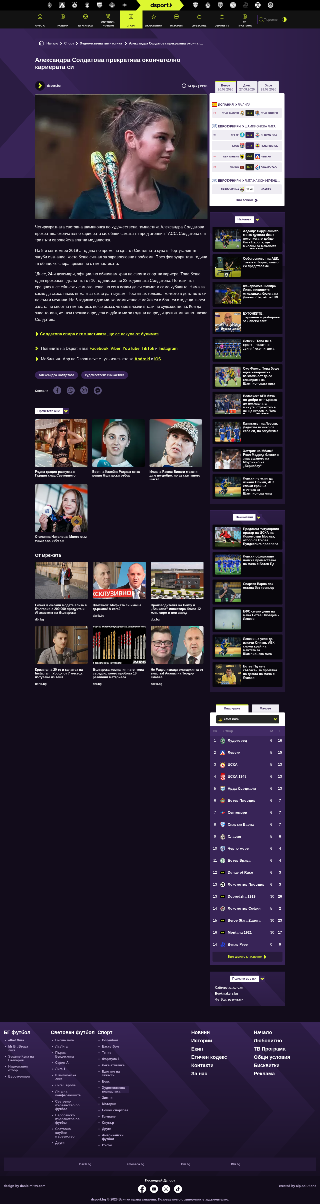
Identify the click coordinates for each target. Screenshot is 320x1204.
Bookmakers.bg (226, 993)
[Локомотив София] (270, 5)
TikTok (148, 348)
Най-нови (244, 219)
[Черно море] (220, 5)
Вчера (225, 87)
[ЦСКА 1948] (87, 5)
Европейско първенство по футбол (67, 1119)
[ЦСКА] (74, 5)
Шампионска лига (247, 126)
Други (59, 1143)
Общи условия (272, 1057)
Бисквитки (267, 1065)
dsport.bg (53, 85)
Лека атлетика (113, 1065)
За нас (199, 1073)
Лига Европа (65, 1085)
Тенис (106, 1053)
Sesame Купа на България (21, 1058)
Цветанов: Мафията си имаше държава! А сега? (117, 607)
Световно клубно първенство (64, 1132)
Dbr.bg (235, 1164)
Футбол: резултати (229, 999)
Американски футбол (113, 1137)
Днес (247, 87)
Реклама (264, 1073)
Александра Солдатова (56, 375)
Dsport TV (222, 25)
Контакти (202, 1065)
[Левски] (62, 5)
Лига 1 (60, 1069)
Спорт (131, 25)
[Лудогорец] (50, 5)
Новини (63, 25)
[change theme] (284, 19)
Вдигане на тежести (111, 1073)
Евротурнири (19, 1076)
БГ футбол (85, 25)
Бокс (106, 1081)
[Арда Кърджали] (100, 5)
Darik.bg (85, 1164)
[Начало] (41, 43)
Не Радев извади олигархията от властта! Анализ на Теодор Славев (177, 673)
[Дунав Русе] (245, 5)
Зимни (107, 1098)
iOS (157, 359)
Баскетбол (110, 1046)
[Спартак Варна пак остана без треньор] (247, 592)
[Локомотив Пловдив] (258, 5)
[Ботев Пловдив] (112, 5)
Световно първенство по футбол (67, 1105)
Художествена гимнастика (101, 43)
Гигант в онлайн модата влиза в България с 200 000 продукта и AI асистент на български (61, 608)
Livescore (199, 25)
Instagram (168, 348)
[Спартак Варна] (195, 5)
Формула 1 (111, 1059)
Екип (197, 1049)
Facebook (99, 348)
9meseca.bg (135, 1164)
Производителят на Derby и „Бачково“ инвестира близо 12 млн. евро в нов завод (176, 608)
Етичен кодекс (209, 1057)
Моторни (109, 1104)
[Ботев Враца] (233, 5)
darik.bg (98, 615)
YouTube (131, 348)
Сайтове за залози (228, 987)
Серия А (61, 1063)
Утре (268, 87)
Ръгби (107, 1145)
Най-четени (244, 517)
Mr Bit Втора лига (18, 1048)
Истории (176, 25)
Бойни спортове (115, 1110)
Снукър (108, 1123)
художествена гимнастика (104, 375)
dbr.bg (39, 619)
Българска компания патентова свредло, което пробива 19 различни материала (118, 673)
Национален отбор (18, 1068)
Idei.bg (185, 1164)
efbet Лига (16, 1040)
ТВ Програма (245, 24)
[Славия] (208, 5)
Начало (40, 25)
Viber (115, 348)
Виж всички (244, 200)
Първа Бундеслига (64, 1054)
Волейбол (110, 1040)
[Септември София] (124, 5)
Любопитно (153, 25)
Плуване (109, 1116)
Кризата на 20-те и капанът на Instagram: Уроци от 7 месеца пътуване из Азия (59, 673)
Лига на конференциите (250, 180)
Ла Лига (234, 104)
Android (142, 359)
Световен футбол (108, 24)
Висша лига (64, 1040)
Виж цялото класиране (245, 956)
